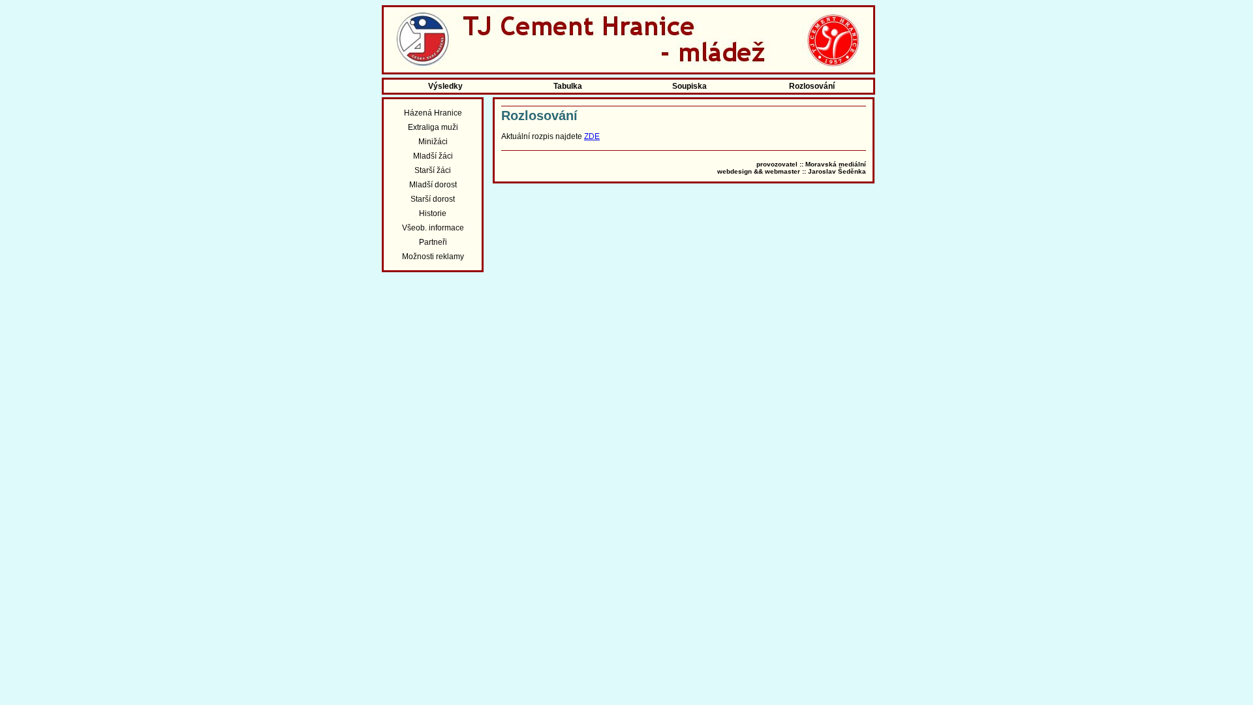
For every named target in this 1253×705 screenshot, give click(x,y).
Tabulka (567, 86)
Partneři (433, 242)
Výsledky (445, 86)
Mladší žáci (433, 156)
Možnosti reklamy (433, 256)
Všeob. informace (433, 227)
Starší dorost (432, 199)
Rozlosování (812, 86)
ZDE (592, 136)
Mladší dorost (433, 184)
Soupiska (689, 86)
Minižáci (433, 141)
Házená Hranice (433, 113)
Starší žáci (432, 170)
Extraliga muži (433, 127)
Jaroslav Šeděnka (837, 171)
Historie (432, 213)
